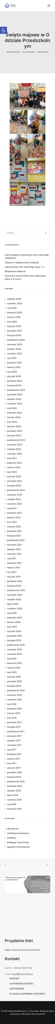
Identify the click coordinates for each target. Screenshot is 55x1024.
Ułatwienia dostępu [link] (22, 983)
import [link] (45, 52)
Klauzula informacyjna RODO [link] (27, 993)
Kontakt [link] (15, 978)
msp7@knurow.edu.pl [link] (22, 974)
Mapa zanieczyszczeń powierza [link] (21, 949)
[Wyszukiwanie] (27, 233)
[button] (49, 5)
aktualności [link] (29, 52)
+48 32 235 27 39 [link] (22, 968)
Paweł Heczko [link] (37, 1014)
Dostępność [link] (17, 988)
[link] (3, 30)
